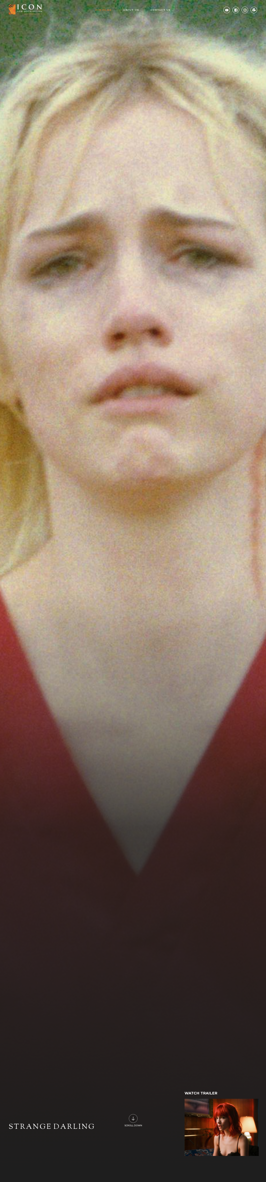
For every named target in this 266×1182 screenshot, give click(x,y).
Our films (103, 10)
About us (131, 10)
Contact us (161, 10)
